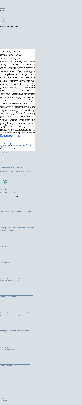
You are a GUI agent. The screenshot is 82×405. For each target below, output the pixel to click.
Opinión (2, 17)
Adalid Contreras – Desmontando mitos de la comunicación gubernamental (15, 211)
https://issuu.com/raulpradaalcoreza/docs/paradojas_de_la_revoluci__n (9, 137)
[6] (20, 84)
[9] (0, 148)
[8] (0, 147)
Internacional (3, 21)
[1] (0, 133)
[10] (11, 118)
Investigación (3, 162)
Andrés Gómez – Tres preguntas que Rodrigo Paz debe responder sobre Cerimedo (17, 278)
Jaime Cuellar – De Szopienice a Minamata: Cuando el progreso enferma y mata (16, 244)
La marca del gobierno (5, 347)
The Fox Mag (10, 394)
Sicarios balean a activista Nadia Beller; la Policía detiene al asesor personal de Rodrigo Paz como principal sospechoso (16, 295)
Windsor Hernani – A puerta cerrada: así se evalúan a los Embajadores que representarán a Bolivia (15, 331)
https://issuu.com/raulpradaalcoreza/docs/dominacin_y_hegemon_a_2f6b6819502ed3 (19, 143)
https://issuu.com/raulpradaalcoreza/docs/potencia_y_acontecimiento (9, 138)
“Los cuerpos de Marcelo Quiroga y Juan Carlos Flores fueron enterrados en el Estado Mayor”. (15, 171)
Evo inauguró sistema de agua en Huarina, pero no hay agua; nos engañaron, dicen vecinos (15, 167)
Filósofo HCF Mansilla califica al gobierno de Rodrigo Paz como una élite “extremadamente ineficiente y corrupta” (15, 364)
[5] (0, 143)
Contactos (3, 399)
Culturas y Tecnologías (4, 19)
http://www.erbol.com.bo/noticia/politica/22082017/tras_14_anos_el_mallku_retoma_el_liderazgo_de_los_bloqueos (16, 145)
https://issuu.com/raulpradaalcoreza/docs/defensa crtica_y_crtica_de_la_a (9, 135)
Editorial (3, 397)
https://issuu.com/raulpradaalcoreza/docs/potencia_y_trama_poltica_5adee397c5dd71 (11, 136)
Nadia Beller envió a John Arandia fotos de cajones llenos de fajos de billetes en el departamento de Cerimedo (17, 262)
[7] (0, 146)
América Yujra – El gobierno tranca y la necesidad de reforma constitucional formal (16, 313)
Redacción (2, 187)
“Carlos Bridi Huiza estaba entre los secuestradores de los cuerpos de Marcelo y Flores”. (14, 175)
